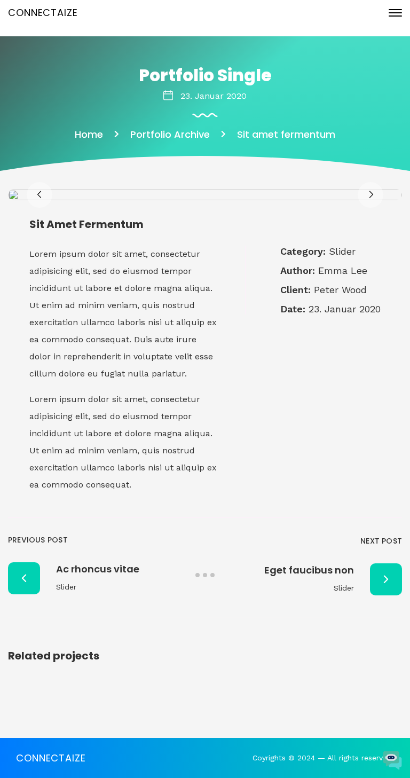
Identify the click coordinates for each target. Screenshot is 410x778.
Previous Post (38, 540)
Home (89, 134)
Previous (39, 195)
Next (370, 195)
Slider (342, 251)
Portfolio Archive (170, 134)
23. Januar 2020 (213, 96)
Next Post (381, 541)
